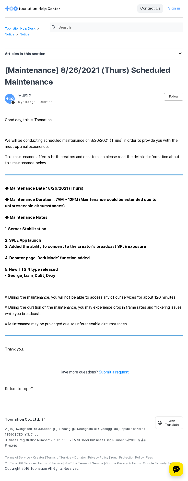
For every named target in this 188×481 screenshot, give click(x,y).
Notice (9, 34)
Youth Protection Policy (127, 457)
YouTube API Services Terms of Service (34, 463)
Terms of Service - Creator (24, 457)
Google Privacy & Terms (123, 463)
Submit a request (114, 372)
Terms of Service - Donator (66, 457)
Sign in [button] (174, 8)
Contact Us (150, 8)
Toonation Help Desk (20, 28)
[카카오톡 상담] (176, 469)
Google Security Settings (161, 463)
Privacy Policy (98, 457)
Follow (173, 96)
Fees (149, 457)
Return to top (17, 388)
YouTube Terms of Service (84, 463)
